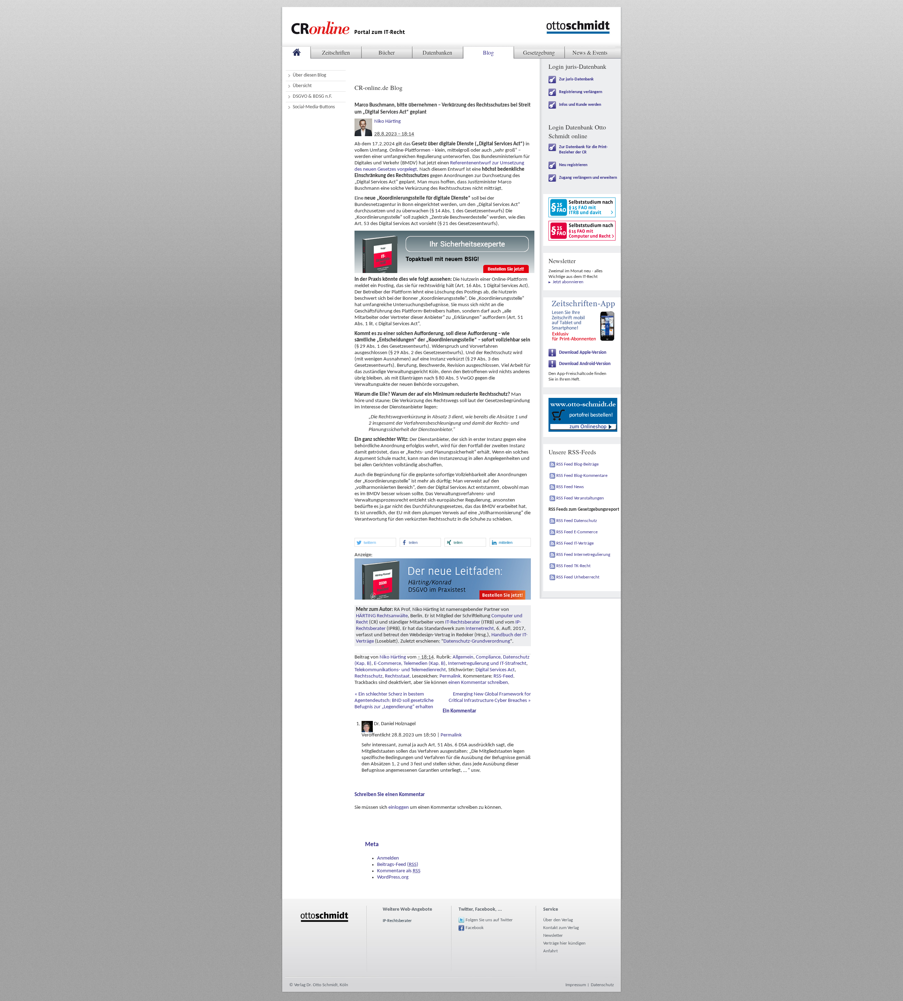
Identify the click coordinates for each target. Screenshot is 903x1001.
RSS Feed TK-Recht (573, 566)
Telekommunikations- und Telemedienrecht (400, 670)
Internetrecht (480, 628)
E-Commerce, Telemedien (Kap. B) (410, 663)
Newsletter (553, 935)
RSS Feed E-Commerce (577, 532)
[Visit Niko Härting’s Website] (363, 121)
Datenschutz (602, 985)
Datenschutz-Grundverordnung (476, 641)
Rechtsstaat (397, 676)
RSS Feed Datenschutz (576, 520)
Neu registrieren (573, 165)
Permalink (450, 676)
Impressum (575, 985)
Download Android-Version (585, 364)
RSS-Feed (503, 676)
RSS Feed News (570, 487)
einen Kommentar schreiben (478, 682)
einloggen (398, 807)
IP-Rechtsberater (397, 921)
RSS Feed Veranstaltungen (580, 498)
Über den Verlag (558, 920)
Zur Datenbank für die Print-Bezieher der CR (583, 149)
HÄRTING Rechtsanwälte (382, 616)
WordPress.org (392, 877)
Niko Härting (387, 121)
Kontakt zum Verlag (561, 928)
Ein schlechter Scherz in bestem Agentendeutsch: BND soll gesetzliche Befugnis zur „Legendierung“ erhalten (394, 701)
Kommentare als (398, 871)
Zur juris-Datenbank (576, 79)
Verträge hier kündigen (564, 943)
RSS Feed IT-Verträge (575, 543)
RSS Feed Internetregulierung (583, 554)
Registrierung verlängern (580, 92)
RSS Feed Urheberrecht (577, 577)
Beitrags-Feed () (397, 864)
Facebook (475, 928)
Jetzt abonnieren (568, 282)
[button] (375, 542)
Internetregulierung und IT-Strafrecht (487, 663)
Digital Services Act (495, 670)
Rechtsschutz (368, 676)
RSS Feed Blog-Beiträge (577, 464)
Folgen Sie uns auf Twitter (489, 920)
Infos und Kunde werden (580, 105)
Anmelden (388, 858)
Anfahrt (550, 951)
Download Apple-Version (582, 352)
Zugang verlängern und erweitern (588, 178)
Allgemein (463, 657)
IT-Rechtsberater (462, 622)
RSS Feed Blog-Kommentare (581, 475)
